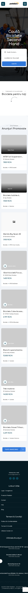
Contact (3, 500)
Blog (2, 509)
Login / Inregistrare (6, 490)
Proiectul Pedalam (6, 495)
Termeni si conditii (6, 526)
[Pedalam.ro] (14, 4)
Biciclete (17, 548)
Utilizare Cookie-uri (7, 531)
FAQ (2, 505)
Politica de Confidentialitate (9, 521)
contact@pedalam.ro (14, 474)
